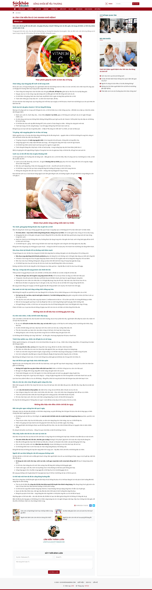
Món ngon (79, 9)
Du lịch (71, 9)
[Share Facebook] (90, 505)
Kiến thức (63, 9)
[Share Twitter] (94, 505)
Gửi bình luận (53, 572)
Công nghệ (21, 9)
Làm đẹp (45, 9)
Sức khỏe (38, 9)
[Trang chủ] (15, 9)
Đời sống (97, 9)
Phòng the (54, 9)
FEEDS (110, 4)
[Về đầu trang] (150, 236)
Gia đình (30, 9)
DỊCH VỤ (88, 582)
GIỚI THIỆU (81, 582)
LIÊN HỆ (95, 582)
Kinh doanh (88, 9)
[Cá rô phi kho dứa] (118, 32)
